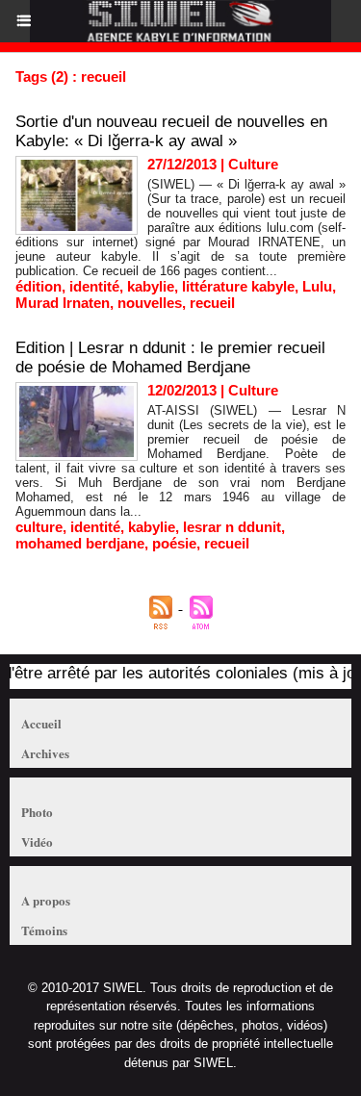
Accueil (41, 723)
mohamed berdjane (79, 543)
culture (39, 527)
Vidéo (37, 841)
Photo (37, 812)
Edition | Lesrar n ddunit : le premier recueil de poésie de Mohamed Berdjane (170, 357)
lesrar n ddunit (232, 527)
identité (94, 286)
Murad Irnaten (62, 302)
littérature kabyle (238, 286)
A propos (45, 900)
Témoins (44, 930)
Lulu (317, 286)
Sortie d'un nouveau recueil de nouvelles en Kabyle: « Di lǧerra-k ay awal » (171, 131)
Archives (45, 753)
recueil (212, 302)
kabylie (150, 286)
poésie (174, 543)
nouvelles (149, 302)
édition (38, 286)
